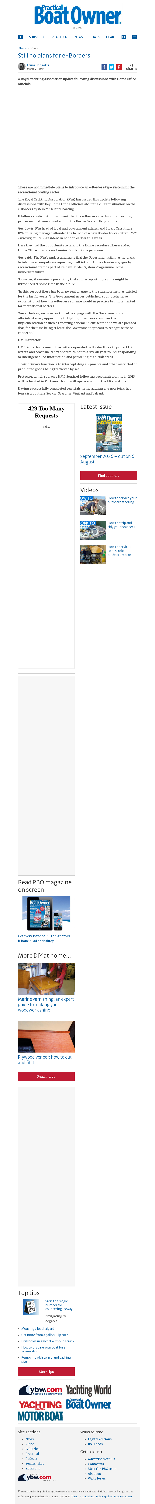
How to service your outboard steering (122, 500)
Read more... (46, 1076)
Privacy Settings (123, 1496)
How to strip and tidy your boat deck (121, 525)
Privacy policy (104, 1496)
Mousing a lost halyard (37, 1328)
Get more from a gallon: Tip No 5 (44, 1335)
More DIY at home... (44, 955)
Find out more (108, 475)
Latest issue (96, 406)
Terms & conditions (82, 1496)
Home (23, 48)
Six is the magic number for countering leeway (59, 1305)
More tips (46, 1372)
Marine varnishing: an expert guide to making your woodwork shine (46, 1005)
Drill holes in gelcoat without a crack (47, 1341)
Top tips (29, 1292)
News (34, 48)
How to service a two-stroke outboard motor (119, 551)
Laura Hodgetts (38, 65)
